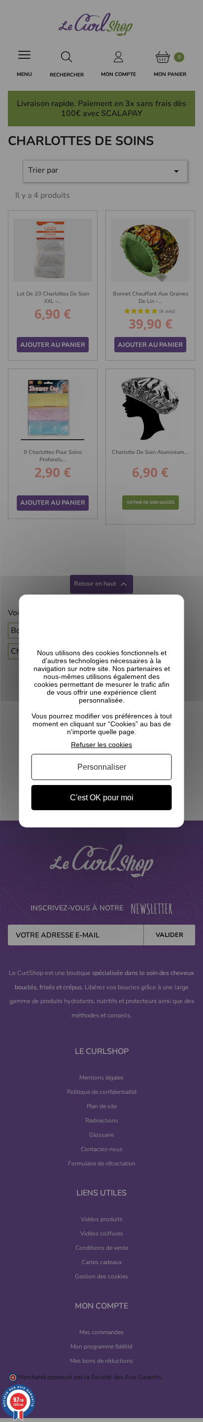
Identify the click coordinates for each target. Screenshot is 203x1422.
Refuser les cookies (101, 744)
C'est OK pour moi (102, 797)
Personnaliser (101, 767)
